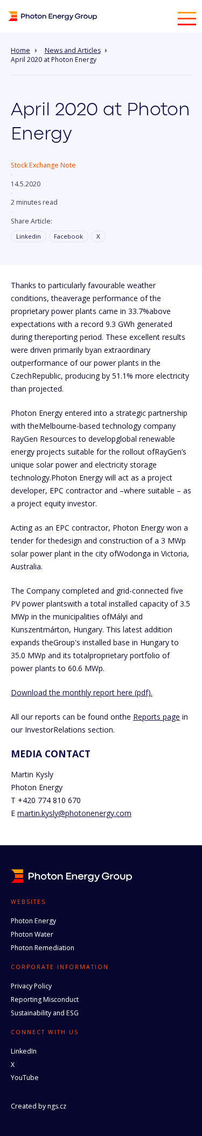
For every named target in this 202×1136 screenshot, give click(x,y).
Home (20, 50)
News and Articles (73, 50)
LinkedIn (24, 1051)
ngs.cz (56, 1106)
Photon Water (32, 934)
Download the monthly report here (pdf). (81, 692)
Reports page (156, 717)
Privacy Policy (31, 986)
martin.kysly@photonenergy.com (74, 813)
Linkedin (28, 236)
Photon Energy (33, 920)
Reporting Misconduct (45, 999)
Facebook (68, 236)
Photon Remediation (42, 947)
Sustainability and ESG (45, 1012)
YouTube (25, 1077)
